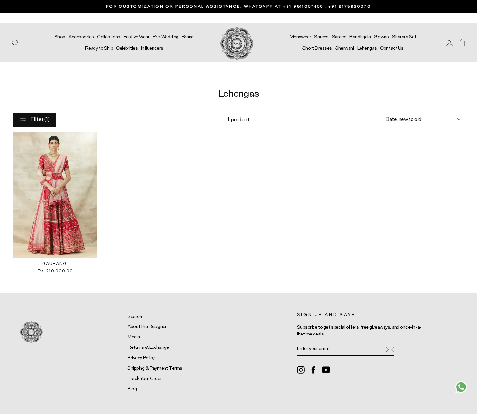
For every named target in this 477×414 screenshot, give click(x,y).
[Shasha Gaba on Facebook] (313, 369)
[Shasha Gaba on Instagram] (301, 369)
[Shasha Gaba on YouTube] (326, 369)
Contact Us (392, 48)
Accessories (81, 36)
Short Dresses (317, 48)
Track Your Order (145, 378)
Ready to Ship (99, 48)
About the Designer (147, 326)
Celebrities (127, 48)
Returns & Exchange (148, 347)
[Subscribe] (390, 349)
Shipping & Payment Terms (155, 368)
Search (135, 316)
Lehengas (367, 48)
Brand (188, 36)
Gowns (381, 36)
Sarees (321, 36)
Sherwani (344, 48)
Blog (132, 388)
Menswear (300, 36)
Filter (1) (40, 119)
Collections (108, 36)
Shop (60, 36)
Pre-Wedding (165, 36)
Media (134, 337)
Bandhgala (360, 36)
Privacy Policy (141, 357)
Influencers (152, 48)
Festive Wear (137, 36)
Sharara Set (404, 36)
